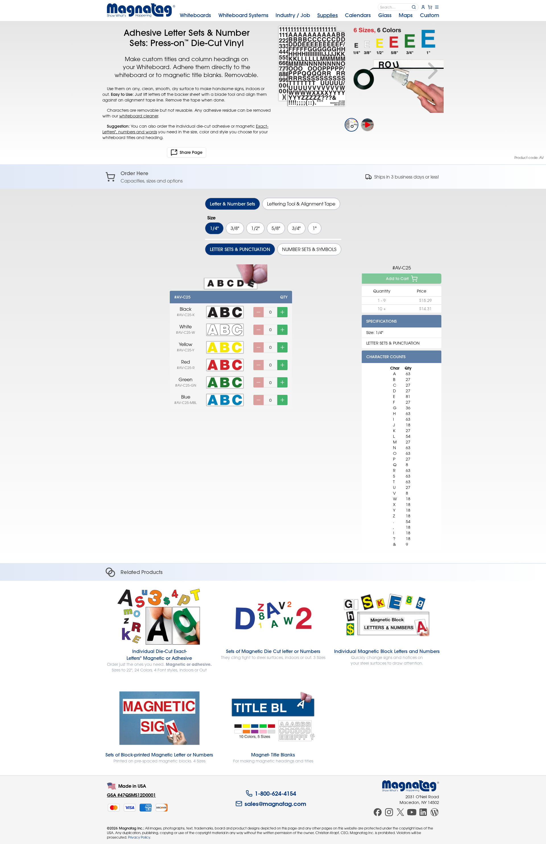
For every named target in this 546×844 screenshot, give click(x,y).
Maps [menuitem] (406, 15)
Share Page (191, 152)
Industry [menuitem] (293, 15)
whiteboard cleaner (138, 115)
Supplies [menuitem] (327, 15)
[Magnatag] (410, 786)
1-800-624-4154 (275, 793)
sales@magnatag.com (275, 803)
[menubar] (309, 15)
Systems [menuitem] (243, 15)
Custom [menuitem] (429, 15)
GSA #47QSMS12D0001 (131, 795)
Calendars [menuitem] (358, 15)
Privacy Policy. (139, 837)
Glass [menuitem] (385, 15)
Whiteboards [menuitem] (195, 15)
